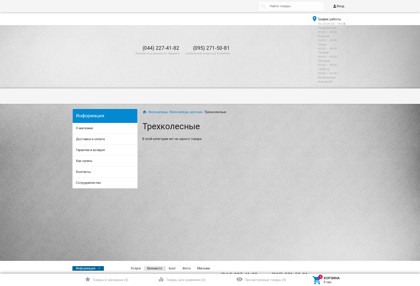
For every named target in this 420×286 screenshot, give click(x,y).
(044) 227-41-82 (160, 48)
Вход (338, 6)
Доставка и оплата (90, 139)
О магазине (84, 128)
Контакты (83, 172)
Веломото (154, 268)
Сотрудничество (88, 183)
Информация (85, 268)
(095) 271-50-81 (211, 48)
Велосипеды (158, 112)
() (106, 279)
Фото (186, 268)
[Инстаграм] (344, 268)
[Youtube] (338, 268)
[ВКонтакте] (302, 268)
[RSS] (332, 268)
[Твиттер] (320, 268)
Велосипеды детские (186, 112)
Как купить (84, 161)
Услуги (136, 268)
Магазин (203, 268)
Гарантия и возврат (90, 150)
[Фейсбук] (314, 268)
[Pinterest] (326, 268)
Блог (172, 268)
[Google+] (308, 268)
